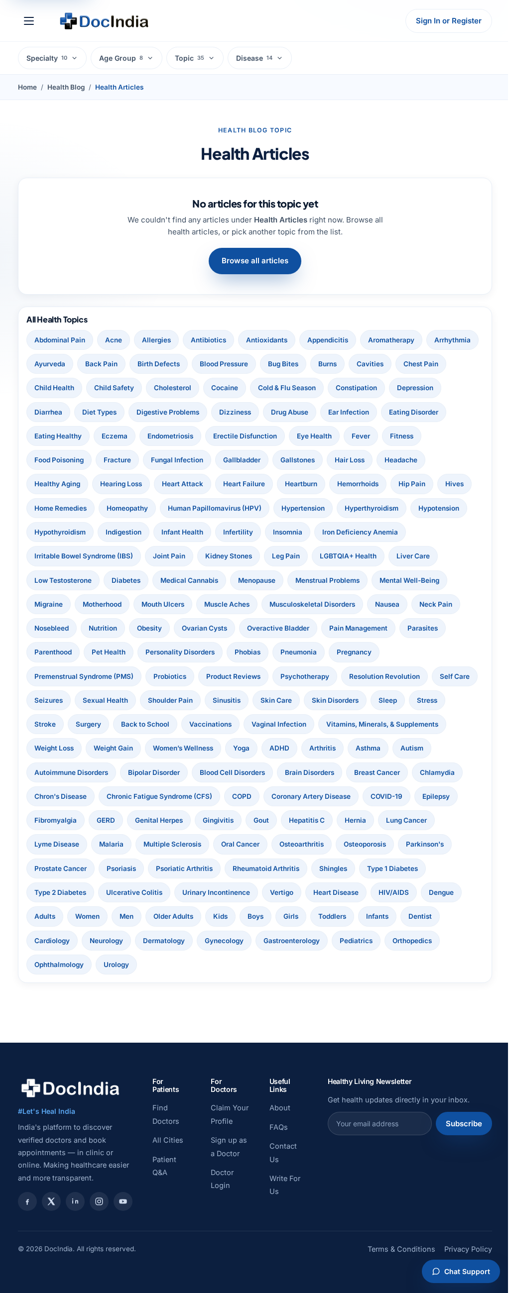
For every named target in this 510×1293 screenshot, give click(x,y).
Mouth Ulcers (162, 604)
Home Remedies (60, 508)
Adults (248, 916)
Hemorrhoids (358, 484)
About (274, 1107)
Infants (128, 941)
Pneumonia (298, 652)
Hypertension (303, 508)
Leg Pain (286, 556)
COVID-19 (149, 820)
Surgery (128, 724)
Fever (430, 436)
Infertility (238, 532)
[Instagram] (99, 1201)
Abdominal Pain (59, 340)
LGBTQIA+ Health (348, 556)
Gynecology (392, 941)
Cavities (426, 364)
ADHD (411, 748)
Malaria (269, 844)
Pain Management (358, 628)
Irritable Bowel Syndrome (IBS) (83, 556)
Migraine (48, 604)
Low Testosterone (63, 580)
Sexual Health (155, 700)
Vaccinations (251, 724)
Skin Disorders (385, 700)
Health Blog (66, 87)
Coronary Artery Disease (74, 820)
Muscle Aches (227, 604)
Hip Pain (411, 484)
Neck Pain (435, 604)
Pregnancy (354, 652)
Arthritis (454, 748)
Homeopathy (127, 508)
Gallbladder (285, 460)
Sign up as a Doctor (221, 1166)
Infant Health (182, 532)
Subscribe (456, 1123)
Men (330, 916)
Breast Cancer (57, 796)
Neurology (274, 941)
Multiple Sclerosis (330, 844)
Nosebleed (51, 628)
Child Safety (169, 388)
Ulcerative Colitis (339, 892)
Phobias (247, 652)
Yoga (373, 748)
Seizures (98, 700)
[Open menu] (29, 21)
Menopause (256, 580)
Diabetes (126, 580)
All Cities (167, 1140)
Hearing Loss (121, 484)
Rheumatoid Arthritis (67, 892)
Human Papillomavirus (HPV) (214, 508)
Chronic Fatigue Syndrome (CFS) (280, 796)
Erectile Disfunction (314, 436)
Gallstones (341, 460)
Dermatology (332, 941)
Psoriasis (305, 868)
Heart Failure (244, 484)
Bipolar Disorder (241, 772)
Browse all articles (251, 260)
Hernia (101, 844)
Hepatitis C (52, 844)
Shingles (135, 892)
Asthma (46, 772)
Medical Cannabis (189, 580)
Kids (424, 916)
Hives (454, 484)
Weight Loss (186, 748)
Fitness (46, 460)
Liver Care (413, 556)
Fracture (160, 460)
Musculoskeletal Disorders (312, 604)
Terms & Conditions (394, 1262)
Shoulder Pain (220, 700)
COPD (362, 796)
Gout (459, 820)
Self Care (49, 700)
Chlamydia (117, 796)
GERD (304, 820)
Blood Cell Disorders (320, 772)
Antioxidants (266, 340)
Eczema (184, 436)
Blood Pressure (280, 364)
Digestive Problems (224, 412)
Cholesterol (227, 388)
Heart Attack (182, 484)
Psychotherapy (304, 676)
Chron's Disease (181, 796)
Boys (459, 916)
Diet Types (155, 412)
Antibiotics (208, 340)
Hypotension (438, 508)
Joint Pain (169, 556)
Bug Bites (339, 364)
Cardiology (220, 941)
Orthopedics (183, 965)
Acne (113, 340)
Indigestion (123, 532)
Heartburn (301, 484)
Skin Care (326, 700)
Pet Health (109, 652)
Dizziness (291, 412)
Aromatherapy (391, 340)
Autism (90, 772)
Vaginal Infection (319, 724)
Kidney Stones (228, 556)
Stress (44, 724)
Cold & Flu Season (342, 388)
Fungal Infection (220, 460)
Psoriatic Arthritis (368, 868)
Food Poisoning (102, 460)
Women (291, 916)
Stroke (85, 724)
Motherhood (102, 604)
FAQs (273, 1127)
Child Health (109, 388)
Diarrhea (105, 412)
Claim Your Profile (219, 1120)
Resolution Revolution (384, 676)
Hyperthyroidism (371, 508)
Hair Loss (393, 460)
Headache (444, 460)
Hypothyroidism (60, 532)
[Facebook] (27, 1201)
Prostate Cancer (245, 868)
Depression (52, 412)
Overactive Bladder (278, 628)
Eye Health (383, 436)
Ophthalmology (247, 965)
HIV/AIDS (158, 916)
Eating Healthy (127, 436)
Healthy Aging (57, 484)
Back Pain (157, 364)
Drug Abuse (346, 412)
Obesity (149, 628)
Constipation (411, 388)
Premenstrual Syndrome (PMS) (83, 676)
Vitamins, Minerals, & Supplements (90, 748)
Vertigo (46, 916)
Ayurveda (106, 364)
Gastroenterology (62, 965)
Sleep (437, 700)
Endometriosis (239, 436)
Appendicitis (327, 340)
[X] (51, 1201)
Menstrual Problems (327, 580)
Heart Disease (100, 916)
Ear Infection (404, 412)
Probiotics (169, 676)
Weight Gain (245, 748)
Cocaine (279, 388)
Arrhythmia (52, 364)
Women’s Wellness (315, 748)
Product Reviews (233, 676)
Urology (304, 965)
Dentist (171, 941)
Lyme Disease (214, 844)
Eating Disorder (59, 436)
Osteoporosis (120, 868)
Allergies (156, 340)
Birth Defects (215, 364)
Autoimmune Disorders (159, 772)
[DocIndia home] (104, 20)
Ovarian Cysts (204, 628)
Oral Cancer (398, 844)
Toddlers (83, 941)
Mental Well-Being (409, 580)
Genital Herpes (357, 820)
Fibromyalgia (254, 820)
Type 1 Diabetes (194, 892)
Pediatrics (127, 965)
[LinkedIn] (75, 1201)
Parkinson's (180, 868)
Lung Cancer (151, 844)
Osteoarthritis (56, 868)
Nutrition (103, 628)
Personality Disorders (180, 652)
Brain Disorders (397, 772)
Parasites (422, 628)
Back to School (185, 724)
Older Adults (377, 916)
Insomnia (287, 532)
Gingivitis (416, 820)
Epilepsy (199, 820)
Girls (41, 941)
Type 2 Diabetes (265, 892)
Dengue (205, 916)
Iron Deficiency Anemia (360, 532)
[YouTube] (123, 1201)
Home (27, 87)
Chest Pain (51, 388)
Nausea (387, 604)
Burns (384, 364)
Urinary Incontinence (421, 892)
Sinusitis (276, 700)
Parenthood (53, 652)
